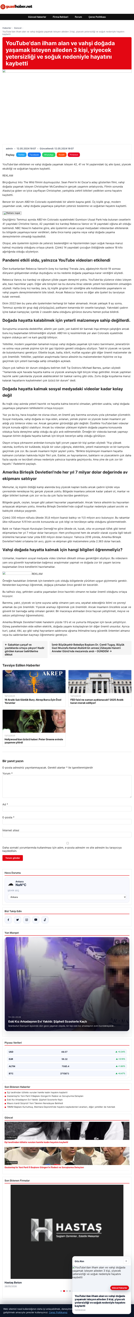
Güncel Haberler (37, 16)
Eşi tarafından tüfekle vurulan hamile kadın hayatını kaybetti (37, 1092)
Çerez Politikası (97, 16)
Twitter (21, 154)
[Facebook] (8, 920)
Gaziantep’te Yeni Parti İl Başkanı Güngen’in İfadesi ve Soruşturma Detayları (45, 1096)
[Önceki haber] (117, 942)
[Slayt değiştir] (61, 1291)
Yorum (7, 773)
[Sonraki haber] (124, 942)
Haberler (6, 28)
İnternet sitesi (10, 830)
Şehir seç (13, 890)
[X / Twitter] (17, 920)
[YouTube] (36, 920)
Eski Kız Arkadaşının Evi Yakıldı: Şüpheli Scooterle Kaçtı (35, 1099)
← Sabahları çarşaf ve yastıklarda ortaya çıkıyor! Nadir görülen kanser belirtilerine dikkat (24, 649)
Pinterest (74, 154)
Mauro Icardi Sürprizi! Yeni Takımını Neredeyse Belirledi (35, 1103)
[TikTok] (45, 920)
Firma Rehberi (60, 16)
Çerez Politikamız (58, 1312)
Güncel (17, 28)
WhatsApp (48, 154)
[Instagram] (26, 920)
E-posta (8, 817)
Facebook (34, 154)
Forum (78, 16)
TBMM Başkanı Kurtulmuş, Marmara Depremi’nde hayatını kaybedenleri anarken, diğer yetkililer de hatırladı (61, 1107)
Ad (5, 804)
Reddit (62, 154)
